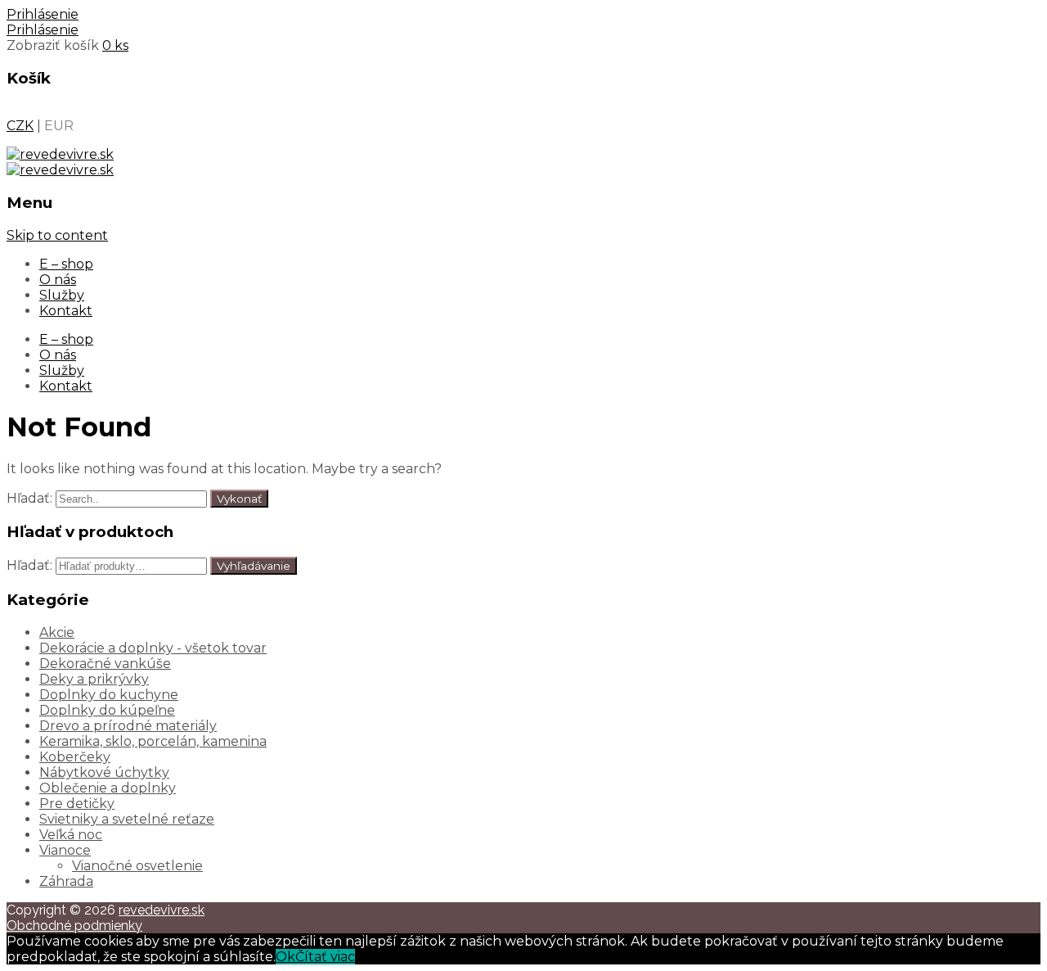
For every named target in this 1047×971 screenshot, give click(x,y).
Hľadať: (29, 498)
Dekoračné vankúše (105, 663)
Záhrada (66, 881)
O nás (57, 279)
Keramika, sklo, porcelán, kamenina (153, 741)
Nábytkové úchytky (104, 772)
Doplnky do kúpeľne (107, 710)
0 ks (115, 45)
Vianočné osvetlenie (137, 866)
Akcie (56, 632)
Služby (61, 295)
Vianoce (65, 850)
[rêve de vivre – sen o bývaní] (60, 154)
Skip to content (57, 235)
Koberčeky (74, 757)
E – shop (66, 264)
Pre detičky (77, 803)
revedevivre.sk (161, 910)
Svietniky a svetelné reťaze (126, 819)
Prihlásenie (43, 14)
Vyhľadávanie (253, 565)
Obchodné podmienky (74, 925)
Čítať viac (325, 956)
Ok (285, 956)
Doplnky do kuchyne (108, 694)
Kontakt (65, 310)
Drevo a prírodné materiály (128, 726)
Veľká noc (70, 834)
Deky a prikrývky (94, 679)
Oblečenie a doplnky (107, 788)
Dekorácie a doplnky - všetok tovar (153, 648)
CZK (20, 125)
